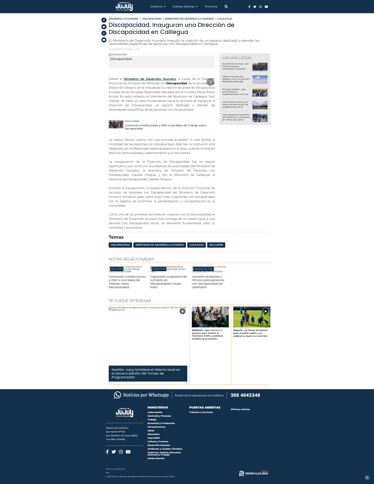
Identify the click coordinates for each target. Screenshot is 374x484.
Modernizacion (156, 458)
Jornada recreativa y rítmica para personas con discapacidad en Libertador (208, 282)
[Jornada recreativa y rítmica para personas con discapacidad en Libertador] (210, 271)
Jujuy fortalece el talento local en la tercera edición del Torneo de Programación (146, 373)
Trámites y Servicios (201, 412)
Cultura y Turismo (158, 441)
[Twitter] (104, 26)
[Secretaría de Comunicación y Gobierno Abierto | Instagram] (260, 6)
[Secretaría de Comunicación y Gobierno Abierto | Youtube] (266, 6)
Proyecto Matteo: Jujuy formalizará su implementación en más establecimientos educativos (235, 94)
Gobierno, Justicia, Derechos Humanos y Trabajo (164, 453)
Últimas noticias (240, 409)
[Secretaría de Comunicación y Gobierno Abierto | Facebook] (249, 6)
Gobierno (156, 6)
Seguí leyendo (132, 121)
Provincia (211, 6)
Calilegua (196, 245)
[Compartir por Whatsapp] (104, 33)
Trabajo (152, 419)
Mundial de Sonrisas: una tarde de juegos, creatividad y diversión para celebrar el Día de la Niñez (235, 68)
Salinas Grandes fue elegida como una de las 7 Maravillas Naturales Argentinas (236, 80)
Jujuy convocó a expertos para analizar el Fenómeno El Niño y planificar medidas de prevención (207, 334)
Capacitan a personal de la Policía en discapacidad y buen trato (168, 282)
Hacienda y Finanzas (159, 415)
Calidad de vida (203, 269)
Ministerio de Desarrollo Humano (150, 79)
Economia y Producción (161, 423)
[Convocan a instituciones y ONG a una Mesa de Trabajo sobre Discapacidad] (116, 125)
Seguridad (154, 437)
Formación (159, 269)
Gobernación (155, 412)
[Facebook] (104, 20)
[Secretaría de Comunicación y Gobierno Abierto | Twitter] (254, 6)
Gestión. (118, 369)
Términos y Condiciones (115, 469)
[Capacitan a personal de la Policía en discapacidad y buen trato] (168, 271)
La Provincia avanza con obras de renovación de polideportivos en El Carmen (235, 106)
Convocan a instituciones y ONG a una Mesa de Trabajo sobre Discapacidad (165, 127)
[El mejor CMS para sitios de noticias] (249, 473)
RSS (107, 473)
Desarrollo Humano (159, 445)
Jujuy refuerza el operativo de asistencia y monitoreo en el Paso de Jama (236, 117)
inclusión (216, 245)
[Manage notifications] (367, 477)
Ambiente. (198, 330)
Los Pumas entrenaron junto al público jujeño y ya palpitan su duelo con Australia (250, 333)
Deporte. (238, 330)
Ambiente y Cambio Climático (165, 448)
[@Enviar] (104, 39)
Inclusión (117, 269)
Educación (154, 434)
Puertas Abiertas (184, 6)
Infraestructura (156, 426)
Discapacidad (120, 245)
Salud (151, 430)
